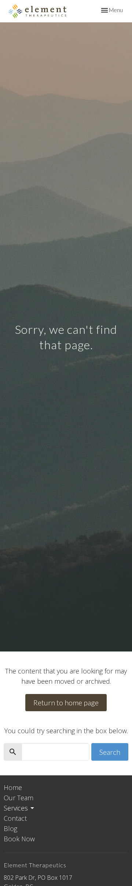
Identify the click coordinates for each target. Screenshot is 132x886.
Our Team (18, 797)
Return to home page (66, 702)
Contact (15, 818)
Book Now (19, 838)
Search (109, 751)
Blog (10, 828)
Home (13, 787)
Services (16, 808)
